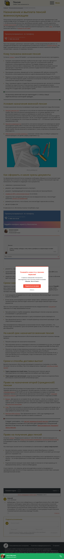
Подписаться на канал (32, 286)
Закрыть (32, 289)
